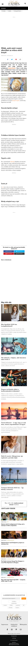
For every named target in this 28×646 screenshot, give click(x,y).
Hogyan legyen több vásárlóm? (14, 633)
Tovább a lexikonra (14, 601)
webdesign (14, 638)
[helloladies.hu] (14, 4)
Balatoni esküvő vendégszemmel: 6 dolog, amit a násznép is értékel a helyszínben (13, 525)
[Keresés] (25, 4)
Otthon (10, 607)
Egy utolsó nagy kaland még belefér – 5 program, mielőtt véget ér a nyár (13, 580)
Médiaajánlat (23, 624)
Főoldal (3, 11)
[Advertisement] (14, 32)
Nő (23, 605)
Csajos (5, 605)
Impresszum (4, 624)
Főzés (11, 605)
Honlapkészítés (14, 636)
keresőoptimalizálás (14, 640)
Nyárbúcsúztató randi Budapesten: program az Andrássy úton (12, 543)
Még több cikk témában (14, 503)
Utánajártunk (17, 11)
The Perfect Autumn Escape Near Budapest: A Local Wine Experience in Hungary (12, 562)
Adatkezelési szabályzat (14, 625)
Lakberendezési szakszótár (14, 595)
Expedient (14, 642)
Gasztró (18, 605)
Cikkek (9, 11)
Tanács (17, 607)
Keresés (23, 598)
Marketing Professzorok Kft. (14, 644)
